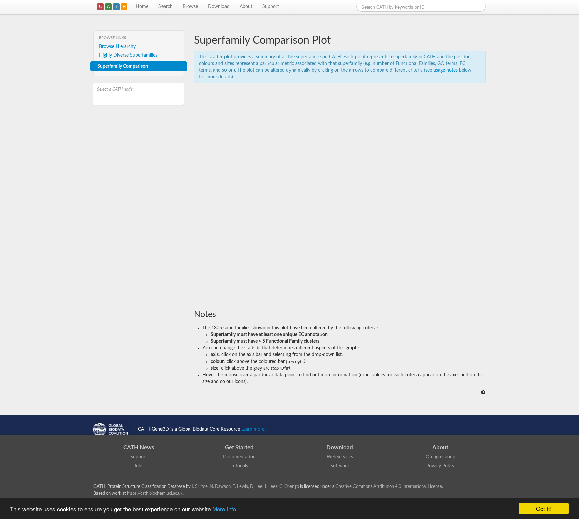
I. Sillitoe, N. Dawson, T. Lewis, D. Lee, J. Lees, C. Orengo (245, 486)
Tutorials (239, 466)
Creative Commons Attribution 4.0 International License (388, 486)
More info (224, 509)
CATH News (138, 447)
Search (165, 6)
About (246, 6)
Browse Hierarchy (117, 46)
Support (270, 6)
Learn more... (254, 429)
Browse (190, 6)
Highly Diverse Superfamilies (128, 55)
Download (219, 6)
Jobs (138, 466)
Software (339, 466)
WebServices (340, 457)
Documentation (239, 457)
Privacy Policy (440, 466)
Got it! (544, 508)
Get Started (239, 447)
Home (142, 6)
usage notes (445, 70)
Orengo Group (440, 457)
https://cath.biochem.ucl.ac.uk (155, 493)
